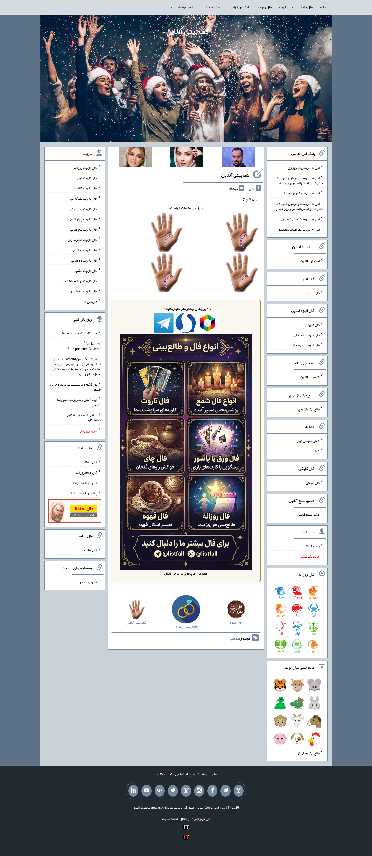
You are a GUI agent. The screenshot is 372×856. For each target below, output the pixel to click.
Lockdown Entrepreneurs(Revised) (84, 346)
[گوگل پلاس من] (160, 791)
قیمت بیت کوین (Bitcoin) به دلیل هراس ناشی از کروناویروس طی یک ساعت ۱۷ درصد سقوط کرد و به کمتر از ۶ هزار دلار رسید (75, 366)
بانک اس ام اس (240, 7)
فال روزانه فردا (87, 581)
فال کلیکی (313, 482)
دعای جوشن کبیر (308, 440)
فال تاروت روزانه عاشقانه (80, 280)
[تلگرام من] (225, 791)
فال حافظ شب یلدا (85, 482)
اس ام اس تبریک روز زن (304, 167)
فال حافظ (306, 7)
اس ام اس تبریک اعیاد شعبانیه (299, 229)
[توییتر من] (173, 791)
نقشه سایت (170, 818)
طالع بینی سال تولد (307, 752)
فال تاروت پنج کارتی (83, 229)
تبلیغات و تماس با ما (182, 7)
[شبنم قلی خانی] (135, 158)
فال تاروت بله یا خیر (83, 291)
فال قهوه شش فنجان (306, 345)
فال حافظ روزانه (86, 472)
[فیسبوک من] (212, 791)
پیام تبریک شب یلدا (84, 493)
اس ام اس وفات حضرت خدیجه (299, 218)
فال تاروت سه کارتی (83, 208)
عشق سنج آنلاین (308, 514)
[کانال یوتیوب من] (146, 791)
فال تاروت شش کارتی (82, 239)
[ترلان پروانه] (186, 158)
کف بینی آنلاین (187, 31)
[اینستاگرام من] (199, 791)
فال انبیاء (313, 292)
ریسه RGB (312, 546)
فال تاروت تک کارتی (83, 198)
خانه (323, 7)
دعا (317, 450)
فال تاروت (286, 7)
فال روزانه (265, 7)
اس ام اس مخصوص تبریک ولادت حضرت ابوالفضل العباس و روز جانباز (299, 180)
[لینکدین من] (133, 791)
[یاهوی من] (239, 791)
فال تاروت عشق (86, 270)
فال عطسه (90, 550)
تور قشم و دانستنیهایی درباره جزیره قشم (75, 387)
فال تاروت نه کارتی (84, 250)
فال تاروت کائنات (85, 188)
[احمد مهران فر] (238, 158)
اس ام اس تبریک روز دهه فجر (300, 193)
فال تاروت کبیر (87, 177)
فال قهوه (314, 324)
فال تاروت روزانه (85, 167)
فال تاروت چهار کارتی (83, 218)
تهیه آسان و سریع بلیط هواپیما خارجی (79, 402)
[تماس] (186, 791)
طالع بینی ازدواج (309, 408)
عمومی (234, 638)
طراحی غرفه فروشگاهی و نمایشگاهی (82, 418)
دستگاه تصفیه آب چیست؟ (79, 333)
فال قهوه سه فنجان (307, 334)
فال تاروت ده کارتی (84, 260)
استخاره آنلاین (212, 7)
